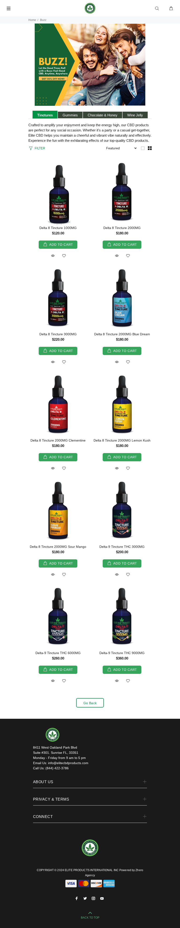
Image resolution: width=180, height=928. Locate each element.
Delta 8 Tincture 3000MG (58, 334)
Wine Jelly (135, 115)
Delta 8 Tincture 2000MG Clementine (58, 440)
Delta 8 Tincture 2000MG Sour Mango (58, 547)
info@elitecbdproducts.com (68, 763)
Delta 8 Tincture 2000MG (122, 228)
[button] (52, 255)
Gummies (70, 115)
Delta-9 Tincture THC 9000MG (122, 653)
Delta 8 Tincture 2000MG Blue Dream (122, 334)
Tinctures (45, 115)
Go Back (90, 703)
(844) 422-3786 (57, 768)
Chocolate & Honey (102, 115)
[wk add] (64, 256)
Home (32, 20)
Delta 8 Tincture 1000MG (58, 228)
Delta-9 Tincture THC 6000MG (58, 653)
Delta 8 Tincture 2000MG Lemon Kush (122, 440)
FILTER (40, 148)
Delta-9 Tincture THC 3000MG (122, 547)
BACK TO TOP (90, 917)
